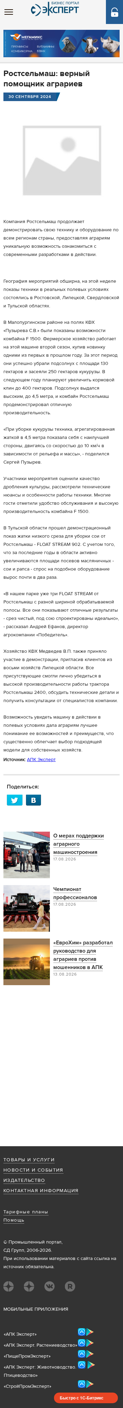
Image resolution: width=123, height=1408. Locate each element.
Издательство (24, 1180)
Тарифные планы (26, 1212)
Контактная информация (41, 1191)
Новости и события (33, 1170)
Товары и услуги (29, 1160)
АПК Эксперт (41, 760)
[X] (16, 800)
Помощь (13, 1220)
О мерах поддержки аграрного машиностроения (78, 844)
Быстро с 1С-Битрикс (82, 1398)
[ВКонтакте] (35, 800)
